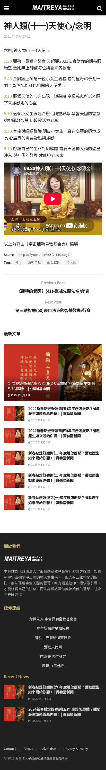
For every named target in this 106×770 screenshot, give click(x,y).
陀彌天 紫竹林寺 (53, 656)
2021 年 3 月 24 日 (17, 36)
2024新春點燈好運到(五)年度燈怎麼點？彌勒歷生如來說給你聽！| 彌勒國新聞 (64, 411)
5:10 (8, 113)
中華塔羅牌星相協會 (53, 628)
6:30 (8, 131)
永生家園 (53, 262)
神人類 (71, 262)
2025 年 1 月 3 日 (20, 395)
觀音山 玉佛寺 (53, 665)
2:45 (8, 78)
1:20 (8, 61)
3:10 (8, 96)
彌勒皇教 (34, 262)
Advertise (48, 748)
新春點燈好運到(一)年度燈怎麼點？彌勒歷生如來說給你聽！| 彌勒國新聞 (63, 500)
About (28, 748)
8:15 (8, 148)
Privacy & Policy (76, 748)
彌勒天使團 (53, 646)
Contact (10, 748)
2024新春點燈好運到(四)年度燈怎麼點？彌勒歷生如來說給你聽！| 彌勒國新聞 (64, 433)
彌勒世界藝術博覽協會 (53, 637)
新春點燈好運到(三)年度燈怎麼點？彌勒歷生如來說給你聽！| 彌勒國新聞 (63, 455)
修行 (18, 262)
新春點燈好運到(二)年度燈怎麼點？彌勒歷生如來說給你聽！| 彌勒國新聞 (63, 477)
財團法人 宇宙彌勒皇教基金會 (53, 618)
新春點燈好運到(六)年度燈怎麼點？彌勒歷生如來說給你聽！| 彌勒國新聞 (51, 386)
